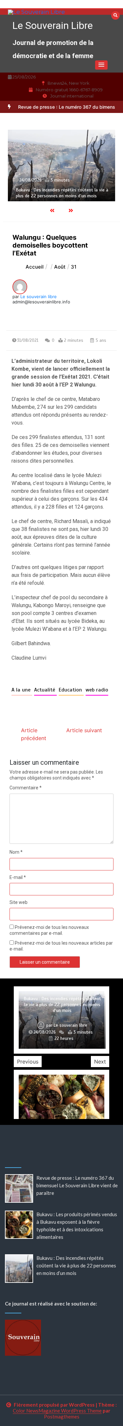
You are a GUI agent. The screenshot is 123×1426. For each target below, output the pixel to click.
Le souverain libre (38, 296)
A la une (21, 690)
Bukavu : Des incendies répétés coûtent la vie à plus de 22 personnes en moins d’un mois (62, 193)
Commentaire (26, 787)
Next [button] (100, 1061)
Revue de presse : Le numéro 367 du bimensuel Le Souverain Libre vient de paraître (77, 1185)
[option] (61, 165)
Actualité (45, 690)
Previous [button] (27, 1061)
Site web (19, 902)
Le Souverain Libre (52, 25)
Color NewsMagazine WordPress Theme (57, 1411)
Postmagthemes (61, 1416)
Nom (16, 852)
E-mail (18, 877)
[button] (101, 65)
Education (71, 690)
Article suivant (84, 730)
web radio (97, 690)
